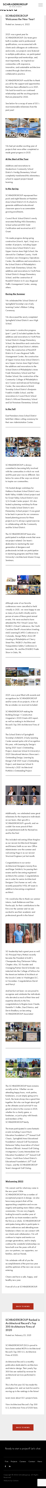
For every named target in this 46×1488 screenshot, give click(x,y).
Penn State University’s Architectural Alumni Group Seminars (23, 557)
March (20, 241)
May (31, 241)
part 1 (8, 333)
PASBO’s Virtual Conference (18, 626)
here (35, 1397)
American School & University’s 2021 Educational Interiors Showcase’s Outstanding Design (23, 754)
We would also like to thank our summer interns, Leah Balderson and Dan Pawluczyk (23, 902)
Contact (32, 1461)
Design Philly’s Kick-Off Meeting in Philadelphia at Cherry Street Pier (20, 639)
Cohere (16, 1481)
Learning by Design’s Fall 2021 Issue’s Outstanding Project (22, 760)
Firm (6, 1461)
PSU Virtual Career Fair (27, 622)
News (40, 1461)
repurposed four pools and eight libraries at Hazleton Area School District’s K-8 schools (21, 198)
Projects (14, 1461)
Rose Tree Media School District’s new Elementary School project (21, 507)
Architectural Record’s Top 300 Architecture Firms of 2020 (22, 724)
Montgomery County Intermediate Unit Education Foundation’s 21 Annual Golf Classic (23, 1155)
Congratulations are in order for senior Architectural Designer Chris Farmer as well (22, 879)
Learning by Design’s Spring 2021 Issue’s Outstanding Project (21, 747)
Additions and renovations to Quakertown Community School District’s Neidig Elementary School (21, 169)
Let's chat (35, 1448)
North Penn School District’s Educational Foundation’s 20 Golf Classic (21, 1161)
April (26, 241)
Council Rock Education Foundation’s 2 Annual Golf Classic (23, 1135)
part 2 (15, 333)
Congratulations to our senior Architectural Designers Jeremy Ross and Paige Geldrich (21, 866)
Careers (23, 1461)
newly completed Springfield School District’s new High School (22, 320)
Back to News (23, 1306)
